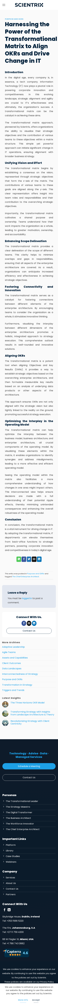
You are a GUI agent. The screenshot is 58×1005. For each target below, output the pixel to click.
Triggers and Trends (13, 690)
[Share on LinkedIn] (39, 559)
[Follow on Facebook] (24, 623)
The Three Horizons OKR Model (27, 702)
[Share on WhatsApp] (18, 559)
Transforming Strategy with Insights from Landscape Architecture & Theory (33, 713)
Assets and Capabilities (15, 657)
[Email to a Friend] (34, 559)
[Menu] (3, 4)
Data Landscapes (11, 668)
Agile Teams (9, 652)
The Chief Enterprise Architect (25, 576)
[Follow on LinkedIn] (34, 623)
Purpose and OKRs (14, 19)
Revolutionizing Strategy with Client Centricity (30, 722)
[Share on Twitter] (29, 559)
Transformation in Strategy (17, 684)
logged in (27, 598)
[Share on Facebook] (24, 559)
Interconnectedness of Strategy (20, 674)
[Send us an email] (29, 623)
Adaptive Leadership (13, 647)
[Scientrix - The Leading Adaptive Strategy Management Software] (29, 4)
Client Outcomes (11, 663)
